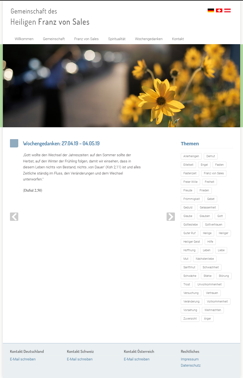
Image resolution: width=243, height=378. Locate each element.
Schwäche (189, 276)
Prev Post (14, 217)
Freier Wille (190, 182)
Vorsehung (190, 310)
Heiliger (223, 233)
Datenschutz (191, 365)
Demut (210, 156)
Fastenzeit (189, 173)
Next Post (171, 217)
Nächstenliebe (205, 258)
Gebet (211, 199)
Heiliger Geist (191, 241)
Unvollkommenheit (209, 284)
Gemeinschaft (54, 39)
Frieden (204, 190)
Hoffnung (189, 250)
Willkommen (24, 39)
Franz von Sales (86, 39)
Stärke (207, 276)
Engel (204, 164)
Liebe (221, 250)
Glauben (205, 216)
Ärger (207, 318)
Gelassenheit (208, 207)
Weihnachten (213, 310)
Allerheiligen (191, 156)
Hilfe (210, 241)
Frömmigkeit (191, 199)
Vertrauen (212, 293)
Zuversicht (190, 318)
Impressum (190, 359)
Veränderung (191, 301)
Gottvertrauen (213, 224)
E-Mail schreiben (23, 359)
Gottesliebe (190, 224)
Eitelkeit (188, 164)
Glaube (187, 216)
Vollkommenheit (217, 301)
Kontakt (178, 39)
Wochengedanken (149, 39)
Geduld (187, 207)
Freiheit (209, 182)
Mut (185, 258)
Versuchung (191, 293)
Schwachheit (211, 267)
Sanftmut (189, 267)
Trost (186, 284)
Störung (224, 276)
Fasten (219, 164)
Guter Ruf (189, 233)
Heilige (207, 233)
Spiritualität (117, 39)
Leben (206, 250)
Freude (187, 190)
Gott (220, 216)
